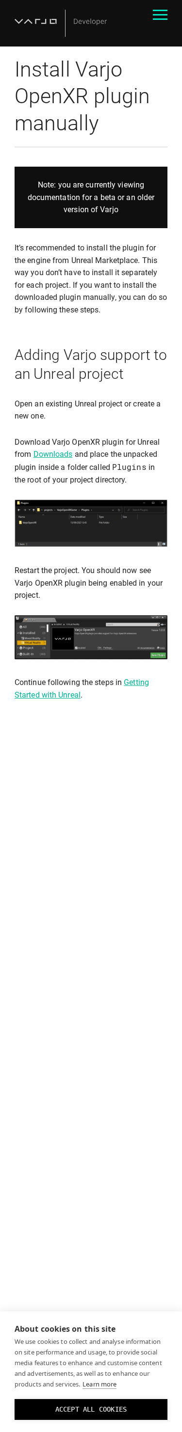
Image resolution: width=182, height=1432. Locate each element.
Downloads (53, 454)
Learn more (99, 1384)
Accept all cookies (91, 1409)
